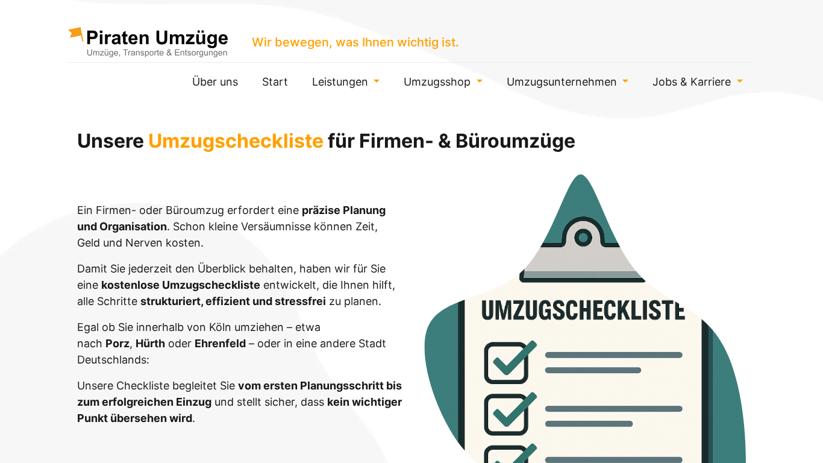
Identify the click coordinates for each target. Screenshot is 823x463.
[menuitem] (215, 82)
